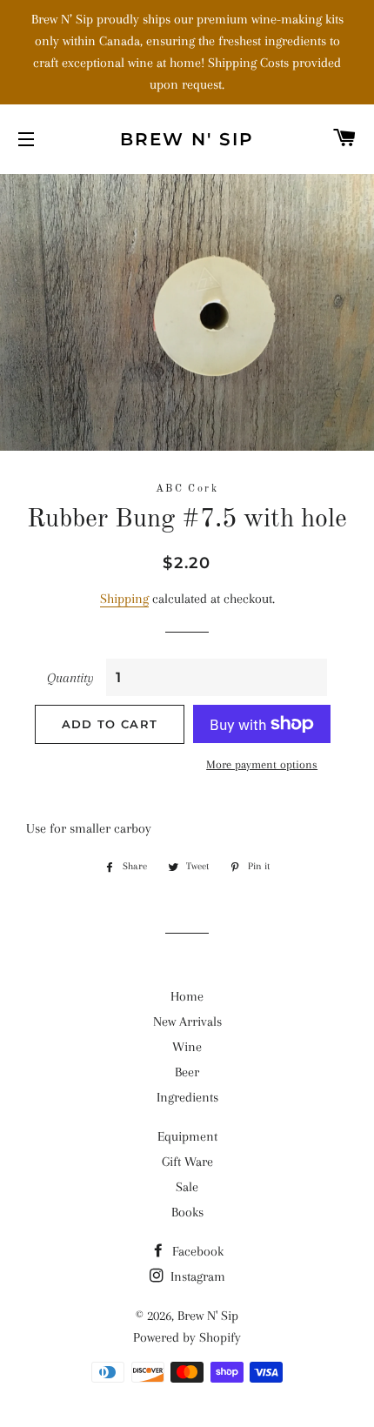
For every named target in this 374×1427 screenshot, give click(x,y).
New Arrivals (187, 1021)
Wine (187, 1047)
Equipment (187, 1136)
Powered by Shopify (187, 1337)
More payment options (261, 764)
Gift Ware (187, 1161)
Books (187, 1212)
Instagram (196, 1276)
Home (187, 996)
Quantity (70, 678)
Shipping (124, 598)
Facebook (196, 1251)
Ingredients (187, 1097)
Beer (187, 1072)
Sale (187, 1187)
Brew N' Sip (187, 139)
